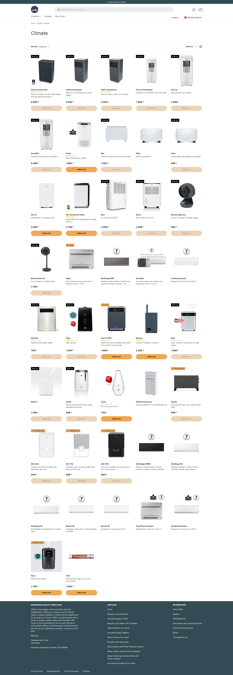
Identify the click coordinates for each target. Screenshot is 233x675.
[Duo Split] (151, 259)
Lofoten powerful (178, 278)
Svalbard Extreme (179, 526)
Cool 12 (174, 90)
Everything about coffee (118, 619)
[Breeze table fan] (186, 195)
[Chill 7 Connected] (116, 70)
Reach (175, 633)
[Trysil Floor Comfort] (151, 506)
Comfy (174, 402)
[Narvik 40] (81, 506)
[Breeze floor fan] (46, 259)
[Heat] (81, 556)
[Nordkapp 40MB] (151, 444)
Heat (68, 576)
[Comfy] (186, 382)
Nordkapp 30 (36, 526)
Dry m (138, 215)
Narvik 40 (70, 526)
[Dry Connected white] (81, 195)
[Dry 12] (46, 195)
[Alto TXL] (81, 444)
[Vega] (81, 259)
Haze (33, 576)
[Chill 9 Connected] (81, 70)
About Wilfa (178, 609)
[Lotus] (116, 382)
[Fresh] (81, 134)
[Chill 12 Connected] (46, 70)
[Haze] (46, 556)
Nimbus (139, 338)
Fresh (68, 153)
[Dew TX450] (116, 318)
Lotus (103, 402)
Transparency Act (180, 637)
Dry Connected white (75, 215)
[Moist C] (46, 382)
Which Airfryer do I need (118, 637)
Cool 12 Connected (144, 90)
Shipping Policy (53, 671)
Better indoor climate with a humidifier (124, 651)
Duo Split (140, 278)
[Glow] (151, 134)
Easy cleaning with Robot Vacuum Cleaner (126, 646)
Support (176, 614)
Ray (102, 153)
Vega (68, 278)
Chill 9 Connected (74, 90)
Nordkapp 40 (177, 464)
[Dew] (186, 318)
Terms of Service (71, 671)
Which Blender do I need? (119, 628)
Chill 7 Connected (108, 90)
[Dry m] (151, 195)
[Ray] (116, 134)
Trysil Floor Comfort (144, 526)
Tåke (68, 338)
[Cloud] (81, 382)
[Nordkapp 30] (46, 506)
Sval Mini (35, 153)
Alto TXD (105, 464)
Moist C (34, 402)
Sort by (34, 46)
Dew (173, 338)
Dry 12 (33, 215)
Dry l (103, 215)
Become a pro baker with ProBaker (122, 623)
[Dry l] (116, 195)
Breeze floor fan (38, 278)
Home (33, 23)
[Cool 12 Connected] (151, 70)
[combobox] (114, 9)
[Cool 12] (186, 70)
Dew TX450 (106, 338)
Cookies (86, 671)
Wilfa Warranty (179, 619)
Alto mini (35, 464)
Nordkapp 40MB (143, 464)
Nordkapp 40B (107, 278)
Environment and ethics (183, 628)
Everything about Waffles (118, 633)
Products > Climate (43, 23)
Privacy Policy (37, 671)
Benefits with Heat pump (118, 642)
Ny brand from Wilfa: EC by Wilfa (121, 663)
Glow (138, 153)
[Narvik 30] (116, 506)
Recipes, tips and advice (118, 614)
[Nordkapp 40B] (116, 259)
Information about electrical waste (187, 623)
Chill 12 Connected (39, 90)
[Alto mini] (46, 444)
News (110, 609)
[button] (200, 9)
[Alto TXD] (116, 444)
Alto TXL (70, 464)
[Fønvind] (46, 318)
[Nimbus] (151, 318)
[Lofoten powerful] (186, 259)
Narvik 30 (105, 526)
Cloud (68, 402)
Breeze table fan (178, 215)
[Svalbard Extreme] (186, 506)
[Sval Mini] (46, 134)
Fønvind (34, 338)
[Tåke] (81, 318)
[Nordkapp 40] (186, 444)
